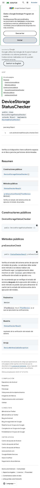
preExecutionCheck (12, 194)
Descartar (20, 33)
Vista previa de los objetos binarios (13, 392)
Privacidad (28, 472)
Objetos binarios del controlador (12, 399)
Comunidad (21, 469)
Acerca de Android (8, 469)
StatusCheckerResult (12, 188)
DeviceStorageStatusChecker (16, 174)
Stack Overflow (7, 458)
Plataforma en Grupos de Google (13, 425)
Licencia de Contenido (19, 366)
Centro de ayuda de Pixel (10, 444)
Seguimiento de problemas (11, 461)
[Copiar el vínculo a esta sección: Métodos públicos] (26, 239)
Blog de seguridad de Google (12, 422)
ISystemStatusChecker (11, 120)
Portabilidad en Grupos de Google (13, 432)
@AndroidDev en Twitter (10, 415)
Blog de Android (7, 418)
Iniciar (20, 40)
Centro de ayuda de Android (11, 441)
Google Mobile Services (10, 454)
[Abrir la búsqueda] (23, 2)
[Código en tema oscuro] (37, 225)
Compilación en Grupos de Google (13, 428)
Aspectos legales (9, 472)
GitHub (4, 402)
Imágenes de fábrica (9, 396)
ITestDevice (25, 194)
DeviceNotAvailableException (16, 348)
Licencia (20, 472)
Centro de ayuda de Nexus (11, 447)
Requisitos (5, 385)
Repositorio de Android (9, 382)
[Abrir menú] (3, 2)
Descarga (5, 389)
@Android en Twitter (9, 411)
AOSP (3, 72)
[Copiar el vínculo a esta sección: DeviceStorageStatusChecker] (33, 219)
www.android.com (8, 451)
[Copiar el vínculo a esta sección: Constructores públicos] (33, 212)
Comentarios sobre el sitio (12, 476)
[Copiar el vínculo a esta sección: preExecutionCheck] (23, 246)
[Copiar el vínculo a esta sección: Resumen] (15, 161)
